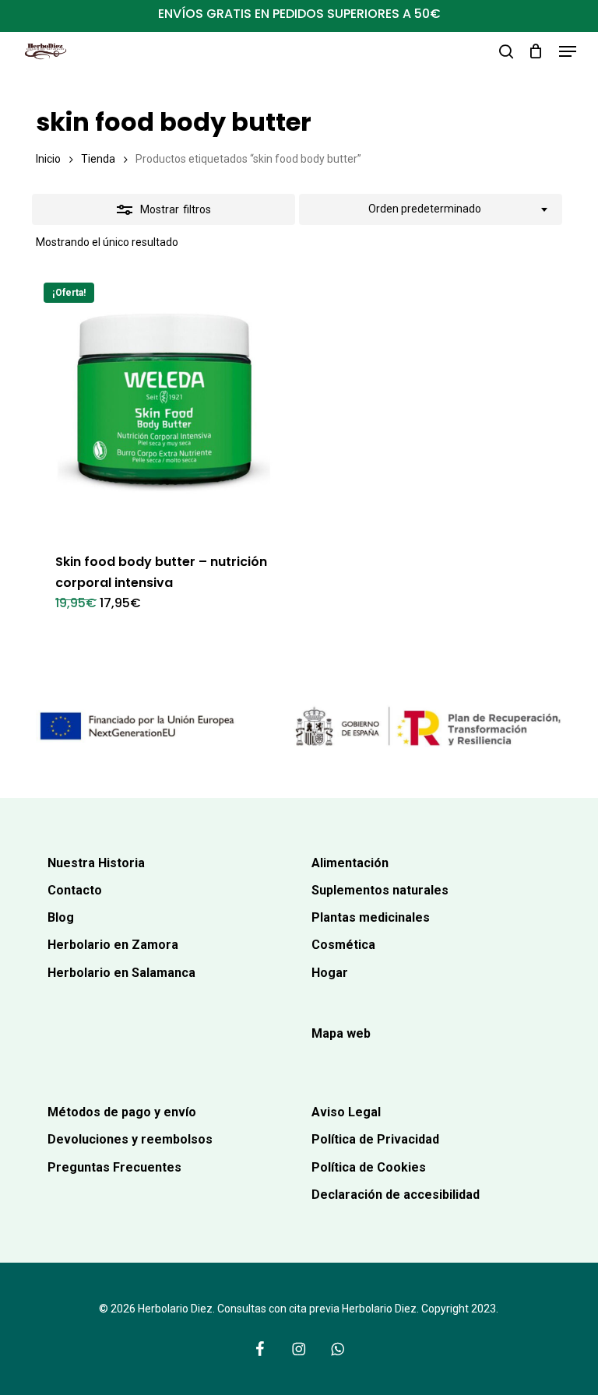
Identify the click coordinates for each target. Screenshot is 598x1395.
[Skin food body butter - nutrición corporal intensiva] (164, 403)
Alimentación (350, 863)
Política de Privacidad (375, 1139)
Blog (60, 917)
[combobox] (430, 209)
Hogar (329, 972)
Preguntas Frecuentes (114, 1167)
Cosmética (343, 944)
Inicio (48, 159)
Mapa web (341, 1033)
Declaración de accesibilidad (395, 1194)
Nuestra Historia (96, 863)
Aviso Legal (346, 1112)
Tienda (98, 159)
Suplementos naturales (379, 890)
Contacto (74, 890)
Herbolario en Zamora (112, 944)
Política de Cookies (368, 1167)
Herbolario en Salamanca (121, 972)
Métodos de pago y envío (121, 1112)
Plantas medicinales (370, 917)
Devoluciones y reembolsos (130, 1139)
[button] (567, 51)
